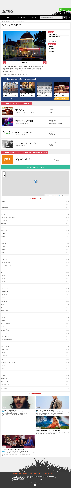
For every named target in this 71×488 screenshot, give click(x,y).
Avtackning (4, 224)
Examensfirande (5, 262)
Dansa (2, 253)
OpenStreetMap (56, 195)
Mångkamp (4, 314)
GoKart (3, 272)
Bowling (3, 243)
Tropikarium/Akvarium (7, 372)
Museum (3, 327)
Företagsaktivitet (6, 269)
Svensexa (3, 365)
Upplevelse (4, 378)
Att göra (7, 17)
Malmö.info (4, 21)
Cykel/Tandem (4, 249)
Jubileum (3, 275)
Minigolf (3, 317)
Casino (3, 246)
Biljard (3, 233)
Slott (2, 359)
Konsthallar (4, 291)
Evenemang (21, 17)
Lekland (3, 304)
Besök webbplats (55, 36)
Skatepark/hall (5, 352)
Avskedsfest (4, 220)
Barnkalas (3, 230)
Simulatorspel (5, 349)
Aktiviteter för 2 (5, 208)
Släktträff (4, 356)
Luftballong (4, 311)
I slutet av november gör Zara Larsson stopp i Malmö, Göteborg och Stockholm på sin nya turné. (50, 432)
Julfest (3, 278)
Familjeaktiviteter (6, 265)
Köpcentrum (4, 294)
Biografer (3, 236)
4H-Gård (3, 201)
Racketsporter (5, 333)
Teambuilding (4, 369)
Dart (2, 256)
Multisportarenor (6, 323)
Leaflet (46, 195)
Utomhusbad (4, 381)
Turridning (4, 375)
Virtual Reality (5, 385)
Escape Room (4, 259)
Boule (2, 240)
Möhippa (3, 320)
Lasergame (4, 301)
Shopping (3, 343)
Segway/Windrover (6, 340)
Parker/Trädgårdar (6, 330)
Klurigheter (4, 288)
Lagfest (3, 298)
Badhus (3, 227)
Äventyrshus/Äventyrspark (8, 217)
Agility (3, 204)
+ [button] (4, 173)
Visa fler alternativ (60, 99)
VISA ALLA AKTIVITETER (34, 167)
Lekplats (3, 307)
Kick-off (3, 282)
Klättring (3, 285)
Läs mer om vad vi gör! (48, 478)
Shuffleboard (5, 346)
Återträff (3, 214)
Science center (5, 336)
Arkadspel (3, 211)
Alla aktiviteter (7, 388)
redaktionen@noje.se (38, 483)
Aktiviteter (11, 21)
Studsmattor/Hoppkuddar (8, 362)
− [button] (4, 175)
